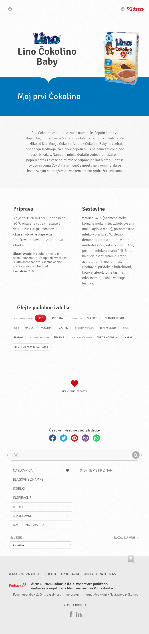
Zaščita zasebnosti (49, 594)
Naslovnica (23, 470)
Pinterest (74, 438)
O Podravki (22, 516)
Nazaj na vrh (124, 538)
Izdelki (19, 489)
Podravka (74, 9)
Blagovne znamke (28, 480)
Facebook (52, 438)
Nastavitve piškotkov (124, 594)
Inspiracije (22, 498)
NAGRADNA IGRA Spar (29, 525)
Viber (85, 438)
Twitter (63, 438)
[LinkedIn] (78, 614)
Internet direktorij (94, 594)
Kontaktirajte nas (99, 574)
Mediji (18, 507)
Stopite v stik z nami (97, 470)
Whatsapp (96, 438)
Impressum (72, 594)
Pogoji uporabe (23, 594)
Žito (135, 9)
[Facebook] (71, 614)
